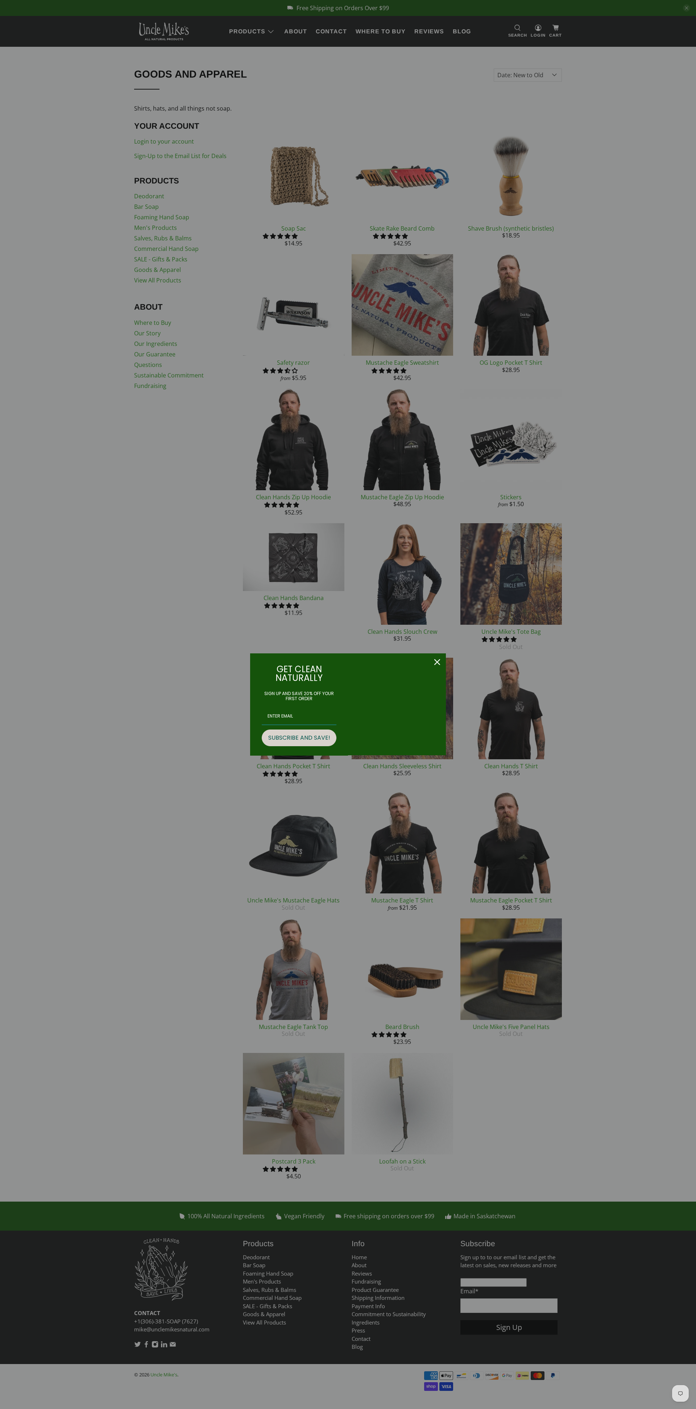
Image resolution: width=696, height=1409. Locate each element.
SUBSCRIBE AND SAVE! (299, 738)
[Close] (437, 662)
